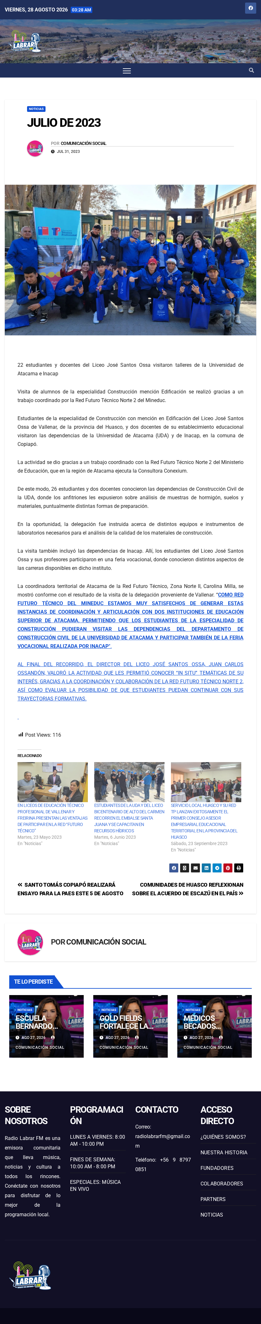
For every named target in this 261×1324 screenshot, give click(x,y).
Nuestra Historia (224, 1153)
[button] (251, 70)
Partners (213, 1199)
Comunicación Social (84, 143)
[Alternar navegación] (127, 70)
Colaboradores (222, 1184)
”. (130, 620)
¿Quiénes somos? (223, 1137)
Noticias (36, 109)
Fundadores (217, 1168)
